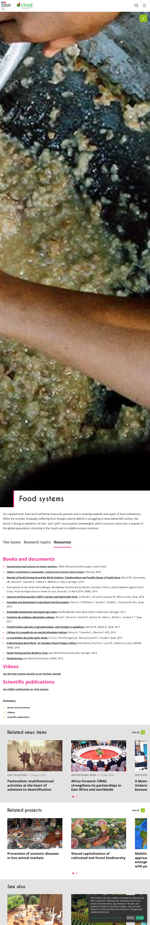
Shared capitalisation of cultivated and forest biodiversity (98, 855)
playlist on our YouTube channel (44, 674)
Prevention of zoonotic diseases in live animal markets (33, 855)
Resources (62, 542)
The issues (12, 542)
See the (7, 674)
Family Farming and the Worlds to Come (27, 653)
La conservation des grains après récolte (27, 637)
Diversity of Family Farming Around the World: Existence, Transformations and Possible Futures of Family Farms (63, 577)
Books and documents (18, 707)
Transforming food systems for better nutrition (32, 566)
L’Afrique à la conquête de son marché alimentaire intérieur (37, 632)
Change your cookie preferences (106, 917)
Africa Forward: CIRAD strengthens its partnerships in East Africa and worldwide (96, 785)
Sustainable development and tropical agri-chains (32, 612)
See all (136, 732)
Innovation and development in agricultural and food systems (38, 602)
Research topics (37, 542)
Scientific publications (18, 717)
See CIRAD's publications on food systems (26, 689)
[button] (136, 5)
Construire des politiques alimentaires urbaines (31, 617)
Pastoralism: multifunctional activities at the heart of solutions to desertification (30, 785)
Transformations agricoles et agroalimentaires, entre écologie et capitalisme (45, 627)
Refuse (130, 917)
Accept (140, 917)
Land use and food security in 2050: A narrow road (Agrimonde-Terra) (42, 596)
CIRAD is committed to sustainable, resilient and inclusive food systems (45, 572)
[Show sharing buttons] (143, 18)
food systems (19, 674)
